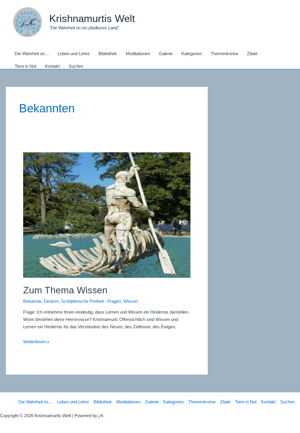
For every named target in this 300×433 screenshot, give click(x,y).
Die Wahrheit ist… (35, 401)
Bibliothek (102, 401)
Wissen (130, 301)
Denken (51, 301)
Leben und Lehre (73, 401)
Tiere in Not (246, 401)
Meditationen (128, 401)
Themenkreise (202, 401)
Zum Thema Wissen (65, 290)
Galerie (152, 401)
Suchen (287, 401)
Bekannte (32, 301)
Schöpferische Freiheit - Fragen (91, 301)
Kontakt (268, 401)
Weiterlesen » (36, 341)
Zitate (225, 401)
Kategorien (173, 401)
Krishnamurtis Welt (92, 18)
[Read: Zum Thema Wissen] (107, 214)
